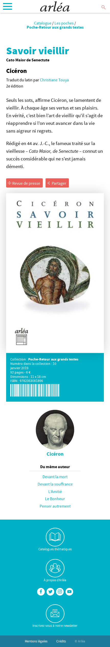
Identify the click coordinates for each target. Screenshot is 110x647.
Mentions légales (36, 641)
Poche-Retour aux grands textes (55, 27)
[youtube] (69, 592)
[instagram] (60, 592)
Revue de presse (26, 183)
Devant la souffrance (55, 484)
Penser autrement (55, 506)
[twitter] (50, 592)
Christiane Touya (54, 79)
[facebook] (41, 592)
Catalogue (42, 23)
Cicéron (55, 454)
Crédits (61, 641)
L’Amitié (55, 491)
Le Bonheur (55, 498)
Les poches (64, 23)
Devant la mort (55, 476)
